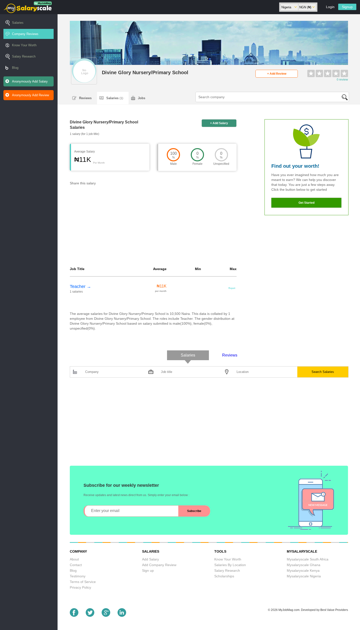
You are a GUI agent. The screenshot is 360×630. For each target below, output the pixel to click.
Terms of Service (83, 582)
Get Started (306, 202)
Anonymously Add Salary (30, 81)
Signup (347, 7)
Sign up (148, 570)
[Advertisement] (153, 227)
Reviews (85, 98)
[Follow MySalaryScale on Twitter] (90, 615)
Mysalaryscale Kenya (303, 570)
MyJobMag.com (289, 610)
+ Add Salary (219, 123)
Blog (15, 68)
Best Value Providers (334, 610)
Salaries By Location (230, 565)
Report (231, 288)
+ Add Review (276, 73)
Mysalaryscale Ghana (303, 565)
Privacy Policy (80, 587)
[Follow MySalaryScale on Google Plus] (106, 615)
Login (330, 7)
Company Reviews (25, 34)
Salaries (18, 22)
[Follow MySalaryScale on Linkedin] (122, 615)
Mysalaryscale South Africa (307, 559)
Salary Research (24, 56)
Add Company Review (159, 565)
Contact (76, 565)
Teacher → (80, 286)
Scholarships (224, 576)
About (74, 559)
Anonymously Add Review (30, 95)
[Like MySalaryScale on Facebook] (74, 615)
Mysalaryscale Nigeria (304, 576)
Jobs (141, 98)
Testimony (77, 576)
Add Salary (150, 559)
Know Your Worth (24, 45)
